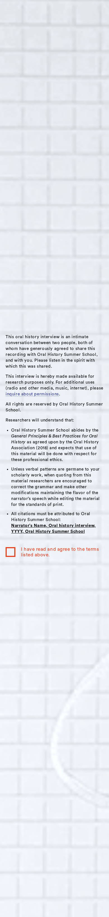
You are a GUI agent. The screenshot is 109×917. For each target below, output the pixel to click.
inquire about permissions (32, 394)
